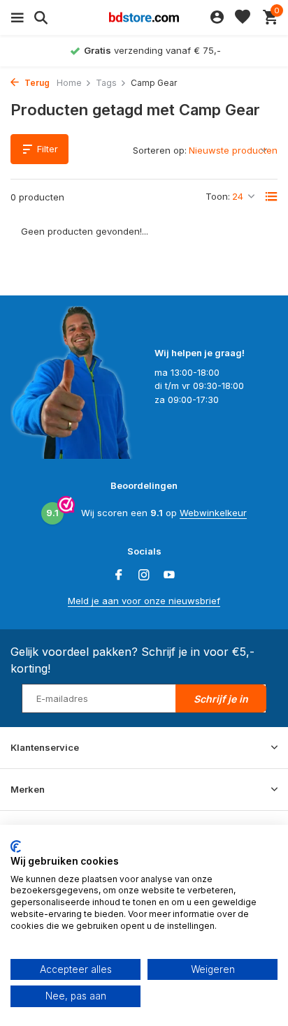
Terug (36, 83)
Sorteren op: (160, 150)
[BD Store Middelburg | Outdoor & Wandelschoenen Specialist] (144, 17)
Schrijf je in (221, 699)
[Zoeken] (39, 17)
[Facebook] (118, 575)
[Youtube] (169, 575)
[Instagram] (144, 575)
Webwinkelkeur (213, 512)
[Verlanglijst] (242, 17)
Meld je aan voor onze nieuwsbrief (144, 600)
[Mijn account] (217, 17)
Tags (106, 83)
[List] (271, 196)
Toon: (218, 196)
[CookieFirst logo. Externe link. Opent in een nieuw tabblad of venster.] (15, 846)
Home (69, 83)
